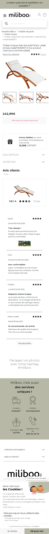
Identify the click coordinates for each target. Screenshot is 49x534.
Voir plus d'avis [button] (24, 343)
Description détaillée (11, 54)
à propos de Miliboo (14, 450)
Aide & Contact (11, 457)
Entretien (9, 162)
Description (11, 155)
